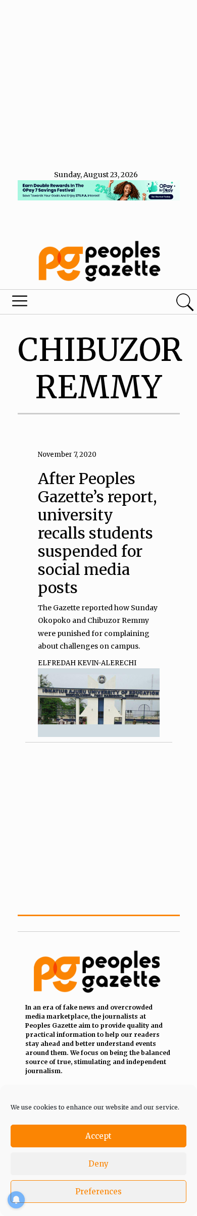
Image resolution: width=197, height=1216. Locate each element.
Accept (98, 1136)
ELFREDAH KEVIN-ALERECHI (87, 663)
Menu (67, 303)
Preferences (98, 1191)
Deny (98, 1164)
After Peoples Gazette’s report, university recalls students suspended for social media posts (97, 533)
